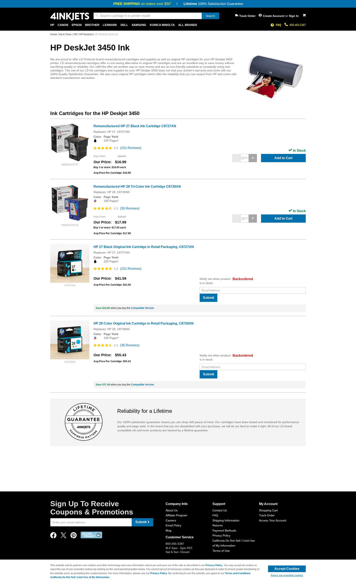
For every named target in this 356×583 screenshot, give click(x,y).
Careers (171, 520)
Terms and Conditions (238, 573)
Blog (168, 530)
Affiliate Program (176, 515)
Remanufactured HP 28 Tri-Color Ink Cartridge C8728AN (137, 186)
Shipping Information (225, 520)
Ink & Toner (65, 34)
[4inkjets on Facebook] (53, 536)
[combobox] (156, 16)
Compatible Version (142, 308)
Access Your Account (272, 520)
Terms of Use (221, 550)
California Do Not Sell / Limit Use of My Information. (80, 577)
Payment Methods (224, 530)
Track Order (247, 15)
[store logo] (69, 17)
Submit (208, 297)
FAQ (278, 25)
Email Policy (173, 525)
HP (76, 34)
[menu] (178, 25)
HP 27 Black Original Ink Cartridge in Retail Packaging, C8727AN (144, 247)
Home (54, 34)
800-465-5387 (298, 25)
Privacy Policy (221, 535)
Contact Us (219, 510)
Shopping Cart (268, 510)
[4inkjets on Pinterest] (73, 536)
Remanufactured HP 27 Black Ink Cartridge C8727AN (135, 126)
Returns (217, 525)
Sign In (294, 15)
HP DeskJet (86, 34)
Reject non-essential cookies (287, 575)
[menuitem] (52, 25)
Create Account (274, 15)
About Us (172, 510)
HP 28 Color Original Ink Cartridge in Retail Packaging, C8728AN (144, 323)
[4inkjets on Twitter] (63, 536)
